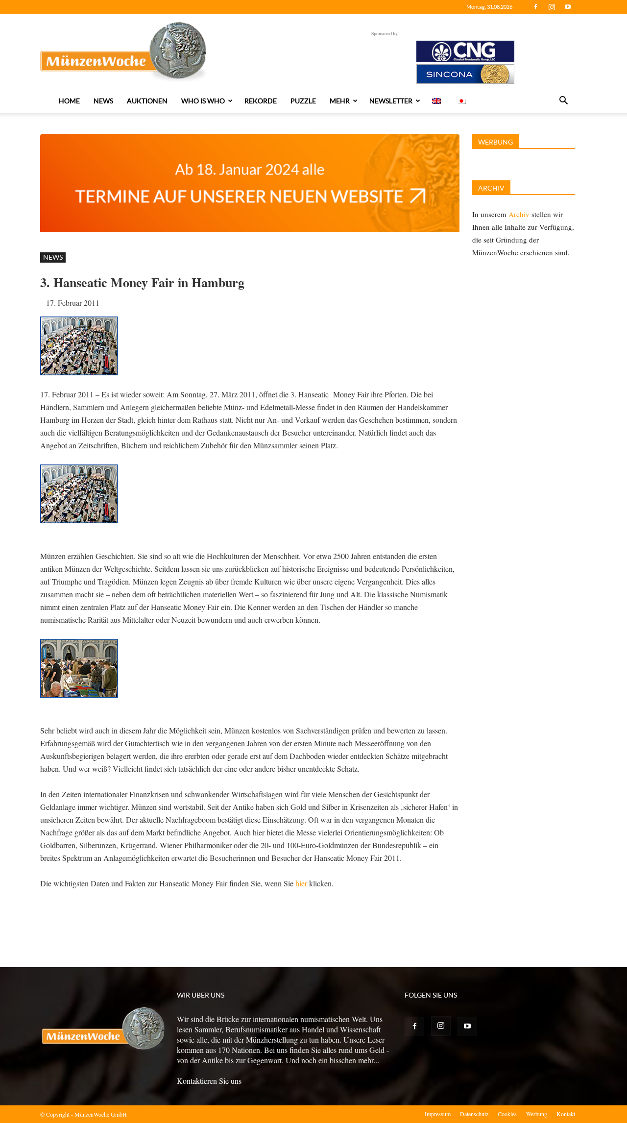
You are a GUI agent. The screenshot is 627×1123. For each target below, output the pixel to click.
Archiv (519, 214)
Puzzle (303, 101)
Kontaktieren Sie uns (209, 1080)
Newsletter (390, 101)
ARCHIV (491, 188)
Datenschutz (474, 1114)
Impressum (438, 1114)
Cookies (507, 1114)
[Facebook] (535, 7)
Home (69, 101)
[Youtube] (567, 7)
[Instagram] (551, 7)
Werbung (536, 1114)
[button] (563, 101)
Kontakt (565, 1114)
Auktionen (147, 101)
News (103, 101)
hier (302, 883)
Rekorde (260, 101)
